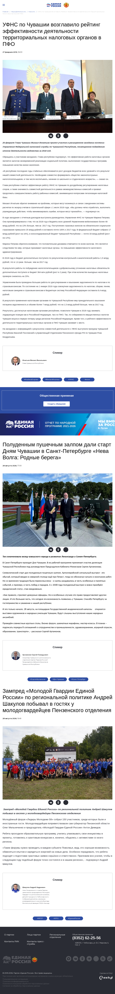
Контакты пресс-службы (35, 942)
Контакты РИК (11, 941)
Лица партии (34, 935)
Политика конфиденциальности (16, 981)
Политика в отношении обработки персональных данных (26, 984)
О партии (9, 935)
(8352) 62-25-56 (86, 938)
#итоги (87, 379)
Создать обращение (57, 404)
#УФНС (71, 379)
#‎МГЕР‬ (40, 918)
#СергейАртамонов (37, 679)
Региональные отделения (57, 936)
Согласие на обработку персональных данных (21, 986)
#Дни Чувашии (58, 679)
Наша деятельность (18, 11)
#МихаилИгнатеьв (52, 379)
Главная (6, 11)
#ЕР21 (56, 918)
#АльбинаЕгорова (31, 379)
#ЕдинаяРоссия (74, 918)
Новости (32, 11)
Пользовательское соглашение (15, 979)
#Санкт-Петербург (78, 679)
